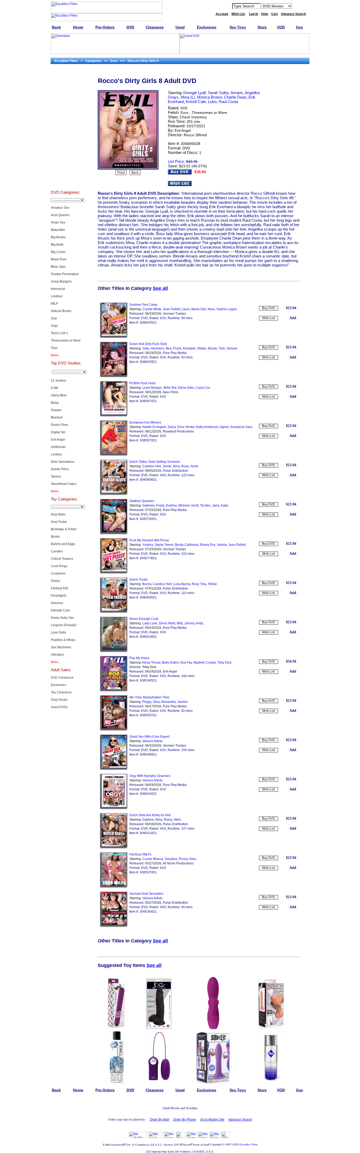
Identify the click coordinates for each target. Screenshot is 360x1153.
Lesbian (56, 296)
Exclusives (65, 88)
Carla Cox (203, 388)
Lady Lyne (149, 623)
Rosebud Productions (178, 431)
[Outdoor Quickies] (113, 533)
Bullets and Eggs (63, 544)
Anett (194, 505)
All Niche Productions (178, 863)
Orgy (54, 326)
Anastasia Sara (241, 427)
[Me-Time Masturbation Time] (113, 730)
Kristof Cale (196, 101)
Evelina (171, 505)
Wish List (268, 318)
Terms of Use (200, 1144)
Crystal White (151, 309)
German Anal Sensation (146, 894)
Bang (55, 403)
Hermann (157, 348)
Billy (180, 623)
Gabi (145, 348)
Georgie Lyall (194, 92)
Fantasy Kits (59, 588)
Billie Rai (170, 388)
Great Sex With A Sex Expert (149, 736)
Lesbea (56, 454)
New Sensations (62, 462)
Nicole (212, 348)
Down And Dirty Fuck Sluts (148, 344)
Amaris (237, 92)
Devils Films (59, 425)
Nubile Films (60, 469)
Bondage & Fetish (63, 529)
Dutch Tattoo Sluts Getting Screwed (154, 462)
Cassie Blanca (152, 859)
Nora (211, 309)
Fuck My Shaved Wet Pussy (149, 540)
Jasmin (182, 702)
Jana (215, 505)
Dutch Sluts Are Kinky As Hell (150, 815)
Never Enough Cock (143, 619)
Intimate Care (60, 610)
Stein (177, 819)
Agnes (224, 427)
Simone (231, 348)
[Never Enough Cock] (113, 651)
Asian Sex (58, 222)
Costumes (58, 573)
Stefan (201, 348)
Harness (57, 603)
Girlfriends (58, 447)
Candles (57, 551)
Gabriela (148, 505)
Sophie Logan (226, 309)
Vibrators (57, 654)
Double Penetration (65, 274)
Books (55, 536)
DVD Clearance (62, 677)
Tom (222, 348)
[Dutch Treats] (113, 612)
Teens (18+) (59, 333)
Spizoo (56, 476)
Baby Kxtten (170, 662)
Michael (184, 505)
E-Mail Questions (113, 1144)
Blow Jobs (58, 267)
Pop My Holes (139, 658)
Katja (224, 505)
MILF (54, 303)
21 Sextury (58, 380)
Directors (65, 181)
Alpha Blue (59, 395)
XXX (183, 108)
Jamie (167, 466)
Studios (65, 141)
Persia (183, 859)
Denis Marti (167, 623)
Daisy (172, 427)
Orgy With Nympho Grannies (149, 776)
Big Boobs (58, 237)
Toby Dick (224, 662)
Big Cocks (58, 252)
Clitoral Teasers (62, 559)
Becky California (186, 545)
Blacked (56, 417)
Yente (194, 466)
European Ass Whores (145, 422)
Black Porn (58, 259)
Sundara (171, 859)
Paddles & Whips (63, 640)
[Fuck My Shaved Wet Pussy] (113, 573)
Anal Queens (60, 215)
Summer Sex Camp (143, 305)
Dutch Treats (138, 579)
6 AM (54, 388)
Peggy (146, 702)
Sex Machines (61, 647)
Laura (185, 309)
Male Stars (65, 167)
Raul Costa (228, 101)
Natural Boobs (61, 311)
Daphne (148, 819)
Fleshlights (58, 595)
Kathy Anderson (207, 427)
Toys (54, 348)
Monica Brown (209, 97)
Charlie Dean (235, 97)
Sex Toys (65, 115)
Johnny (189, 623)
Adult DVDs (65, 75)
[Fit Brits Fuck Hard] (113, 415)
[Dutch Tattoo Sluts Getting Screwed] (113, 494)
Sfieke (212, 584)
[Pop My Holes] (113, 690)
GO (299, 6)
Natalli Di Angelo (154, 427)
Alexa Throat (151, 662)
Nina (176, 466)
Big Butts (57, 244)
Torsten (205, 505)
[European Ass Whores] (113, 455)
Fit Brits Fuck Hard (142, 383)
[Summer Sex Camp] (113, 337)
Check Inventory (193, 117)
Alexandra (168, 702)
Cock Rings (59, 566)
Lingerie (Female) (63, 625)
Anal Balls (58, 514)
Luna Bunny (181, 584)
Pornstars (65, 154)
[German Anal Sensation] (113, 926)
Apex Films (170, 392)
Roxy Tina (199, 584)
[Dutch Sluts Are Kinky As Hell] (113, 847)
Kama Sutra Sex (62, 618)
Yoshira (147, 545)
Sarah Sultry (218, 92)
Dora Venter (185, 427)
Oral (54, 318)
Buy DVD (268, 308)
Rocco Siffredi (195, 135)
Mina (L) (188, 97)
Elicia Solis (186, 388)
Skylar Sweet (164, 545)
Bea (169, 348)
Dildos (55, 581)
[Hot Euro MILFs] (113, 887)
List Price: (176, 161)
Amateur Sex (60, 208)
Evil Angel (58, 439)
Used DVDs (65, 102)
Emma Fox (207, 545)
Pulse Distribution (175, 471)
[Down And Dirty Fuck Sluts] (113, 376)
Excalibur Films (248, 1144)
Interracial (58, 289)
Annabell (189, 348)
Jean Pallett (171, 309)
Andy (199, 623)
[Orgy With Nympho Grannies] (113, 808)
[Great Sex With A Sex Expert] (113, 769)
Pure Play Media (175, 353)
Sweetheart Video (63, 484)
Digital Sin (58, 432)
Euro (184, 112)
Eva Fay (186, 662)
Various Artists (152, 741)
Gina (156, 702)
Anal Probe (59, 522)
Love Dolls (58, 632)
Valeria (222, 545)
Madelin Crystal (204, 662)
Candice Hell (151, 466)
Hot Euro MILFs (140, 854)
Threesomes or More (66, 340)
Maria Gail (198, 309)
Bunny (146, 584)
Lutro (212, 101)
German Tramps (174, 313)
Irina (192, 859)
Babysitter (58, 230)
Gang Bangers (61, 281)
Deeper (56, 410)
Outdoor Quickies (141, 501)
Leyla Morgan (152, 388)
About (186, 1144)
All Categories (65, 128)
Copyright (216, 1144)
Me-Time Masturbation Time (149, 697)
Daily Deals (59, 700)
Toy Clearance (61, 692)
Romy (168, 819)
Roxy (184, 466)
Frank (177, 348)
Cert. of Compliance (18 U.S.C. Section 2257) (153, 1144)
